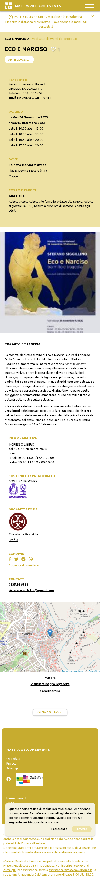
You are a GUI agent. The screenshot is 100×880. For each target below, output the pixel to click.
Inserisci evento (17, 798)
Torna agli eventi (50, 712)
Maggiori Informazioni (43, 822)
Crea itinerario (50, 691)
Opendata (13, 759)
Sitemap (12, 768)
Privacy (11, 763)
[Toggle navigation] (90, 5)
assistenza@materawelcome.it (70, 870)
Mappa (13, 176)
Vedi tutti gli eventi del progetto (54, 39)
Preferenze (59, 829)
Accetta (81, 829)
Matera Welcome (38, 6)
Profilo (13, 540)
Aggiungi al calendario (24, 565)
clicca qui (9, 870)
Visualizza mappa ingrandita (50, 684)
